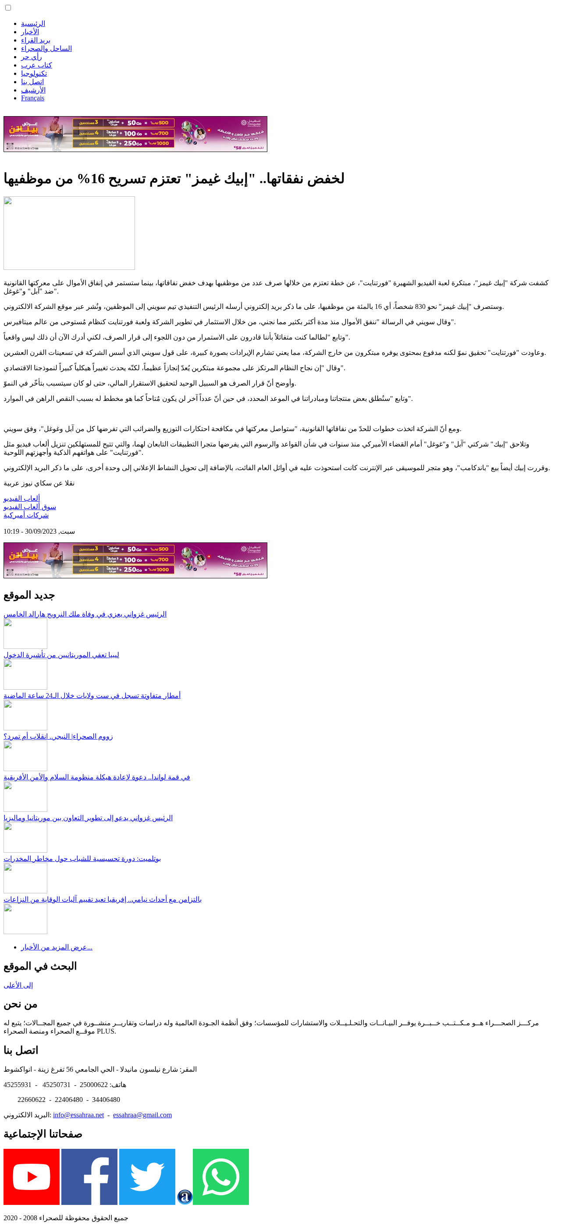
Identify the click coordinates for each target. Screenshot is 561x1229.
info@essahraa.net (78, 1115)
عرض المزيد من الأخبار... (56, 947)
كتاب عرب (36, 65)
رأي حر (31, 56)
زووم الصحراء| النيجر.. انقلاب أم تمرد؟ (58, 736)
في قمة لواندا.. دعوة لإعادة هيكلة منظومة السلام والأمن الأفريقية (97, 777)
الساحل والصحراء (46, 48)
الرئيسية (33, 23)
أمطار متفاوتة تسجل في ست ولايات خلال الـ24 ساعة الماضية (92, 695)
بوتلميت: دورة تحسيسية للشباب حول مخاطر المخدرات (82, 858)
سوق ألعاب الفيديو (30, 506)
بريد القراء (35, 40)
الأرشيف (33, 90)
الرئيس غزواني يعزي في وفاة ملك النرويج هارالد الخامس (85, 614)
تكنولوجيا (34, 73)
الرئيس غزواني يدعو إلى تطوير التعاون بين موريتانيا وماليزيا (88, 818)
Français (32, 98)
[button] (8, 8)
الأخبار (30, 31)
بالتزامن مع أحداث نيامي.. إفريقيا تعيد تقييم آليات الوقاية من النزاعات (103, 899)
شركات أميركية (26, 515)
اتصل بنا (32, 81)
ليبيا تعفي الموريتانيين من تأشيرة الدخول (61, 655)
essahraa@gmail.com (142, 1115)
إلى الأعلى (18, 985)
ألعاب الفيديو (22, 498)
